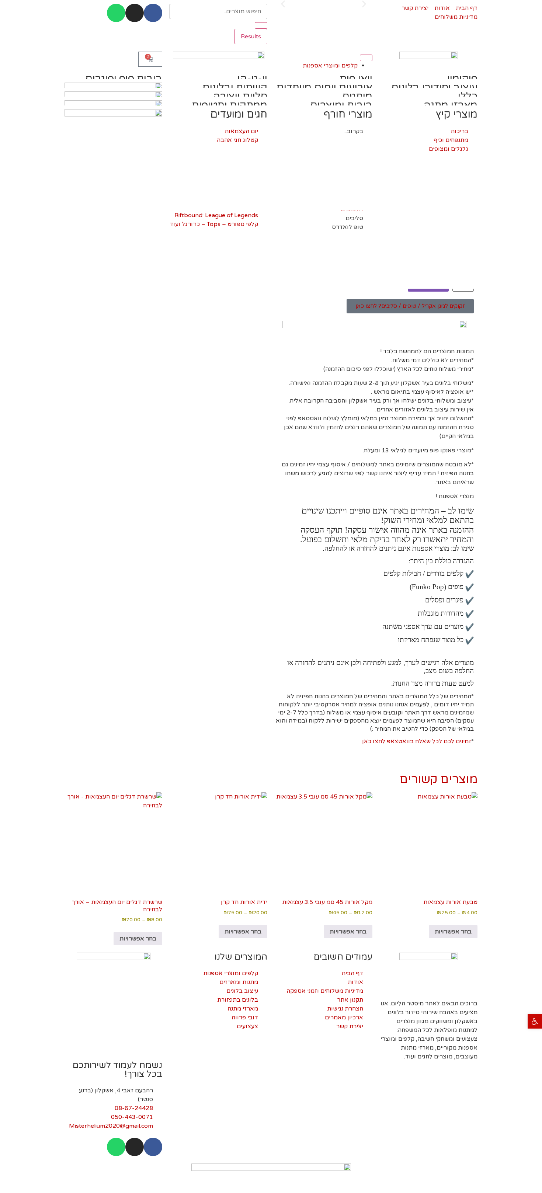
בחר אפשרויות (453, 931)
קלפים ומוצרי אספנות (330, 65)
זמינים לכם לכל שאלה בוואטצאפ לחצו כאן (416, 741)
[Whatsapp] (116, 13)
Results (251, 36)
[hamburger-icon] (366, 58)
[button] (535, 1021)
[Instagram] (134, 13)
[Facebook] (153, 13)
